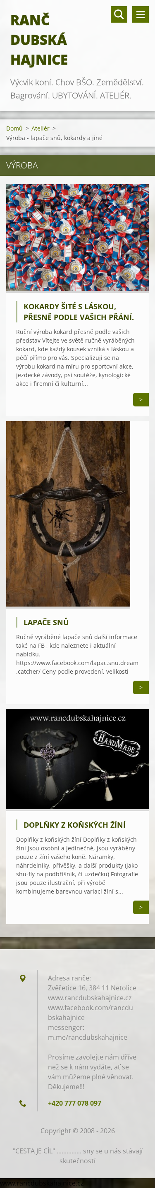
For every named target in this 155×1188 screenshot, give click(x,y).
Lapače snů (46, 622)
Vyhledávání (119, 14)
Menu (140, 14)
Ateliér (40, 128)
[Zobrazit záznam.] (77, 290)
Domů (14, 128)
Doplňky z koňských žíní (75, 825)
